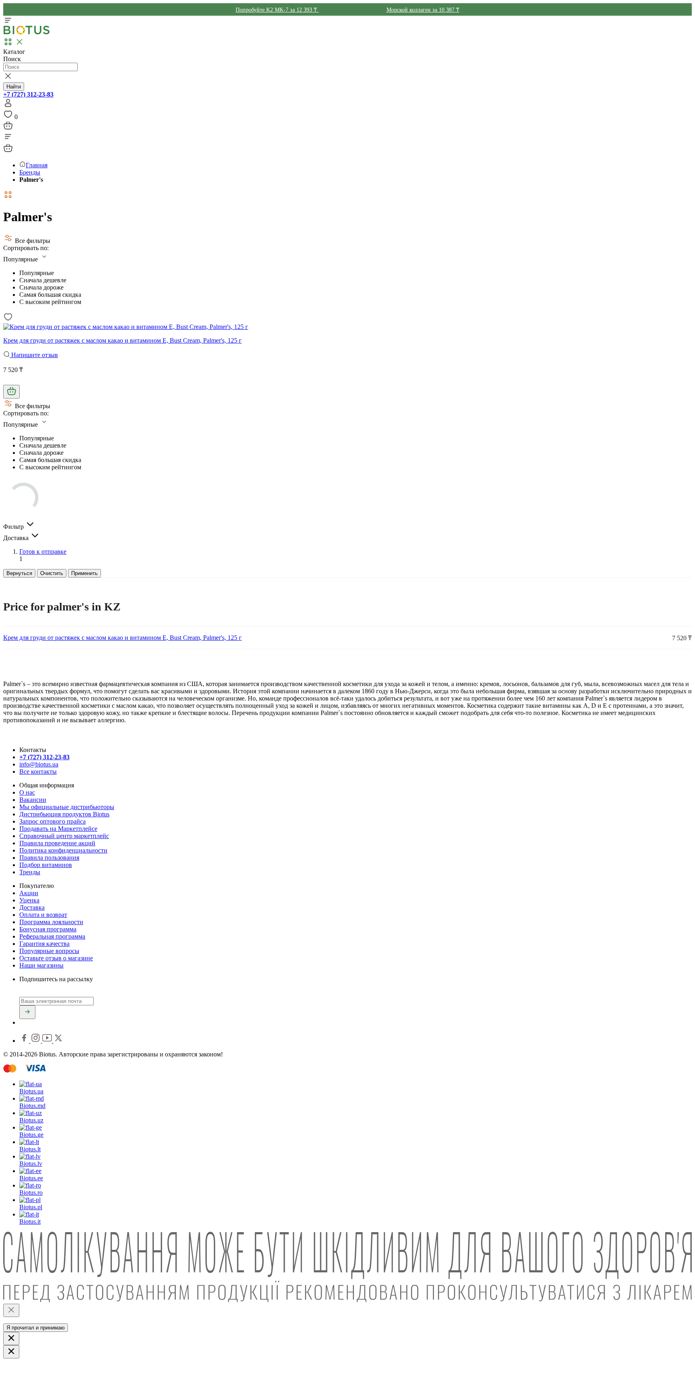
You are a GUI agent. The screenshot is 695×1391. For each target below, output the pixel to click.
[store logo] (26, 32)
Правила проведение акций (57, 843)
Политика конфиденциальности (63, 850)
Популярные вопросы (49, 950)
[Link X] (58, 1040)
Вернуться (19, 573)
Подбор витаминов (45, 864)
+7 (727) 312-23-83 (28, 94)
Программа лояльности (51, 921)
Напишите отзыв (34, 354)
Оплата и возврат (43, 914)
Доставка (32, 907)
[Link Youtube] (47, 1040)
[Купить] (11, 392)
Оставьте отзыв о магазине (56, 958)
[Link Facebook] (25, 1040)
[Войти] (8, 105)
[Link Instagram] (36, 1040)
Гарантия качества (44, 943)
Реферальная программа (52, 936)
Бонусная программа (47, 929)
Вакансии (32, 799)
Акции (28, 893)
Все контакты (38, 771)
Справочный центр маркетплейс (64, 835)
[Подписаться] (27, 1012)
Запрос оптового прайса (52, 821)
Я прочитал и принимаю (35, 1328)
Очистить (51, 573)
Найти (13, 87)
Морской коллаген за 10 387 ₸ (423, 10)
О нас (27, 792)
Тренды (29, 872)
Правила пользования (49, 857)
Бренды (29, 172)
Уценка (29, 900)
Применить (84, 573)
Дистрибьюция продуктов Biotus (64, 814)
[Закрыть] (11, 1310)
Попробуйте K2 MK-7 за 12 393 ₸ (277, 10)
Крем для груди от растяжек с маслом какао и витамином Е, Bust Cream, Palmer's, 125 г (122, 340)
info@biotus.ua (38, 764)
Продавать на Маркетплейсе (58, 828)
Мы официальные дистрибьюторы (66, 806)
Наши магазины (41, 965)
